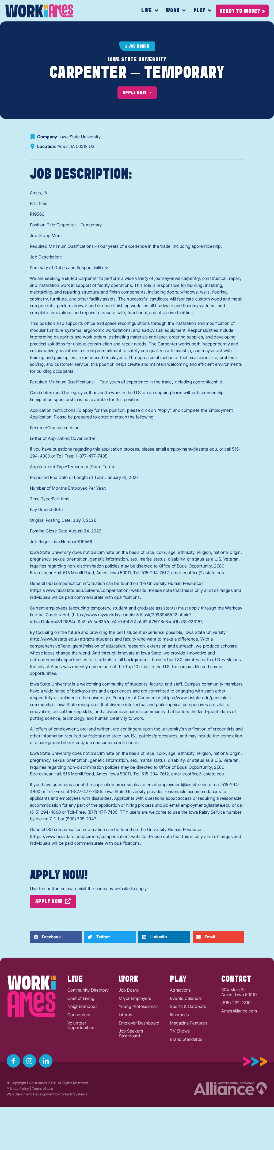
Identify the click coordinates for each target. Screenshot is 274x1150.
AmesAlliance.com (239, 1011)
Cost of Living (80, 998)
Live (146, 10)
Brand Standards (186, 1039)
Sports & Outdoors (188, 1006)
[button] (56, 937)
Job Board (129, 990)
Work (173, 10)
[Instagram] (29, 1061)
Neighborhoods (82, 1006)
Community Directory (88, 990)
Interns (125, 1014)
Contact (236, 979)
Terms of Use (42, 1089)
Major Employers (135, 998)
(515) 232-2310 (236, 1002)
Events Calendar (186, 998)
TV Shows (180, 1031)
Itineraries (179, 1014)
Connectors (78, 1014)
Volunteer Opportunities (80, 1025)
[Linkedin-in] (45, 1061)
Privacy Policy (18, 1089)
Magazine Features (188, 1023)
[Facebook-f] (13, 1061)
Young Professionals (139, 1006)
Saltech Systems (73, 1094)
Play (199, 10)
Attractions (180, 990)
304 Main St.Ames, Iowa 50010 (239, 992)
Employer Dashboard (139, 1023)
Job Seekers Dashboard (131, 1033)
